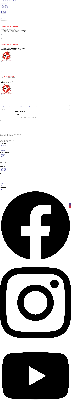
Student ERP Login (4, 4)
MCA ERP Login (3, 12)
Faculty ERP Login (4, 5)
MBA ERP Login (3, 11)
